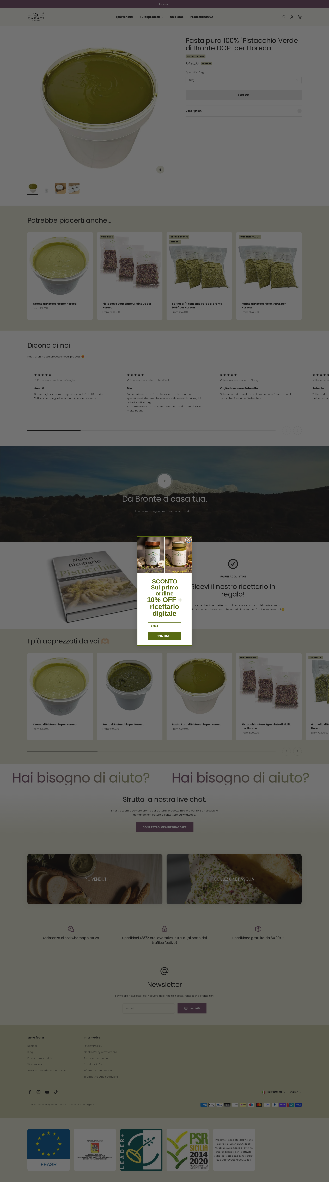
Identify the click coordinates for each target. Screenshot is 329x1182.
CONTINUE (164, 636)
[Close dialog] (188, 539)
